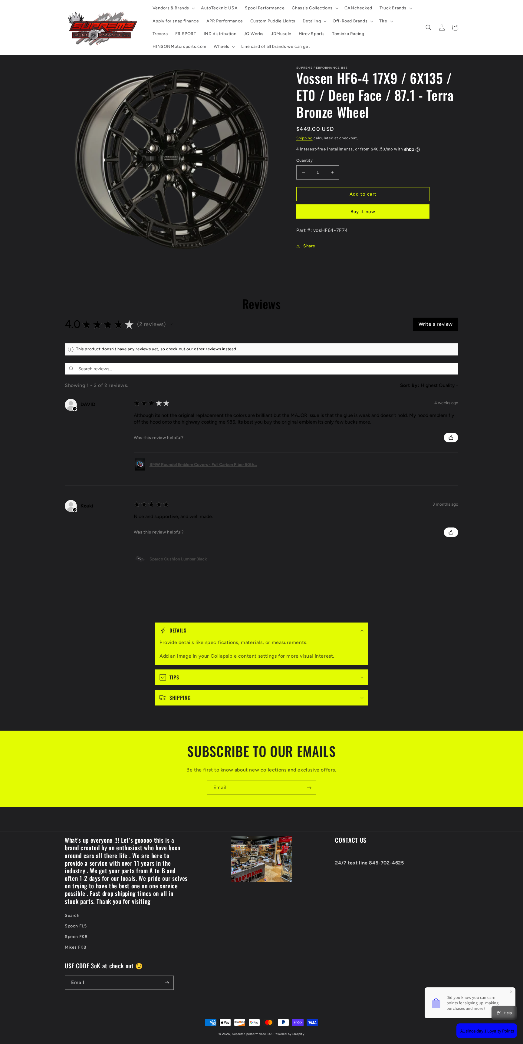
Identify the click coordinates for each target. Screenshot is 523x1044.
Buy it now (362, 211)
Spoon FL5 (76, 926)
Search (72, 915)
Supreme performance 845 (253, 1034)
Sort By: (409, 385)
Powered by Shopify (289, 1034)
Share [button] (309, 246)
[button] (173, 8)
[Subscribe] (309, 788)
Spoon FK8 (76, 936)
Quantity (304, 160)
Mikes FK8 (75, 947)
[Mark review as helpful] (451, 437)
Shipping (304, 138)
